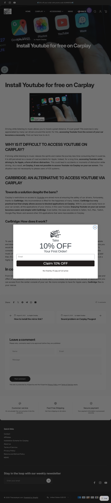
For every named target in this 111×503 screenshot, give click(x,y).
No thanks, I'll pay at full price (55, 271)
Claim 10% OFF (55, 263)
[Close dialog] (95, 227)
